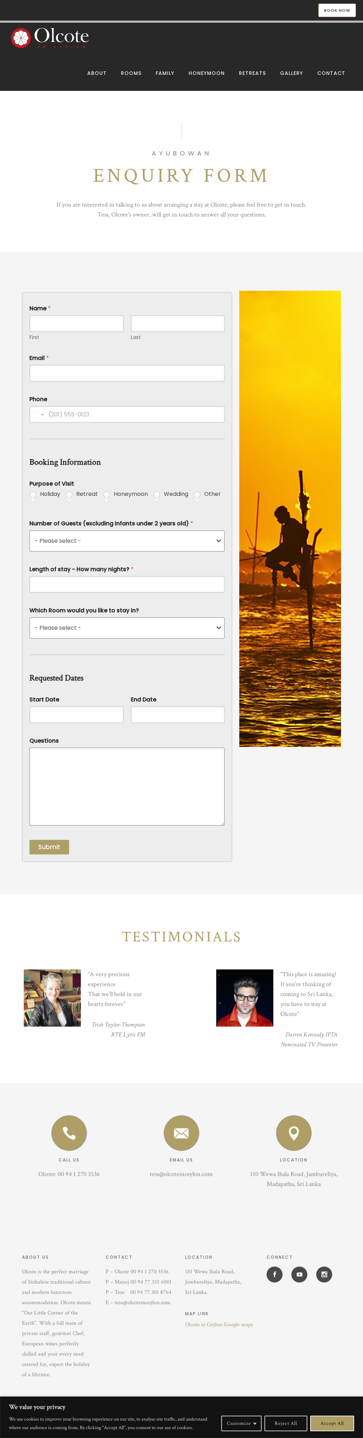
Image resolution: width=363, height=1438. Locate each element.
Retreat (87, 494)
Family (165, 73)
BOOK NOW (337, 10)
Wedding (176, 494)
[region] (181, 1417)
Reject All (286, 1423)
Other (212, 494)
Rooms (131, 73)
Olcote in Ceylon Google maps (219, 1324)
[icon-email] (181, 1133)
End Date (143, 699)
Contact (331, 73)
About (97, 73)
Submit (49, 847)
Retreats (252, 73)
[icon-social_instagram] (324, 1275)
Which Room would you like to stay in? (84, 610)
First (34, 337)
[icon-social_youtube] (301, 1275)
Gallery (291, 73)
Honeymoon (207, 73)
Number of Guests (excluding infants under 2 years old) (111, 523)
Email (39, 358)
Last (136, 337)
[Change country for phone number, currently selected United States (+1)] (37, 414)
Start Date (44, 699)
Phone (38, 399)
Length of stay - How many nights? (81, 569)
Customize (239, 1423)
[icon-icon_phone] (69, 1133)
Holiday (50, 494)
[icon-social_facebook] (276, 1275)
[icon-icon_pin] (294, 1133)
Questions (44, 740)
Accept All (332, 1423)
